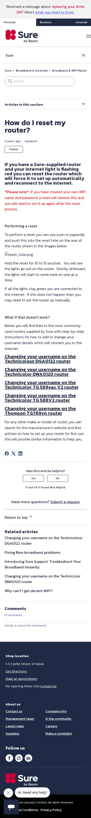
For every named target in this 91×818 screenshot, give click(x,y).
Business (46, 22)
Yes (33, 478)
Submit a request (65, 502)
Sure (8, 70)
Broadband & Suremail (32, 70)
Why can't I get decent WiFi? (28, 590)
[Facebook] (7, 453)
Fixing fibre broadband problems (32, 552)
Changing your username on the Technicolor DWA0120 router (40, 372)
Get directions (16, 671)
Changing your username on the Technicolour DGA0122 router (40, 359)
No (58, 478)
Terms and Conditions (22, 810)
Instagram (19, 758)
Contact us (14, 711)
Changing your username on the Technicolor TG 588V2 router (40, 398)
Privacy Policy (51, 810)
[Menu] (88, 36)
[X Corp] (13, 453)
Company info (56, 711)
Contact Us (48, 686)
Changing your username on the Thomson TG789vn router (40, 411)
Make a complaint (59, 733)
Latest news (15, 726)
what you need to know (54, 12)
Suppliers (12, 733)
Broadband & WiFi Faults (69, 70)
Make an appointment (21, 678)
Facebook (9, 758)
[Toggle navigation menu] (83, 55)
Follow (14, 149)
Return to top (16, 517)
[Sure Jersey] (22, 36)
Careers (51, 726)
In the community (58, 718)
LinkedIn (28, 758)
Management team (20, 718)
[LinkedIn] (20, 453)
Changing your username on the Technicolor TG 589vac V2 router (42, 385)
